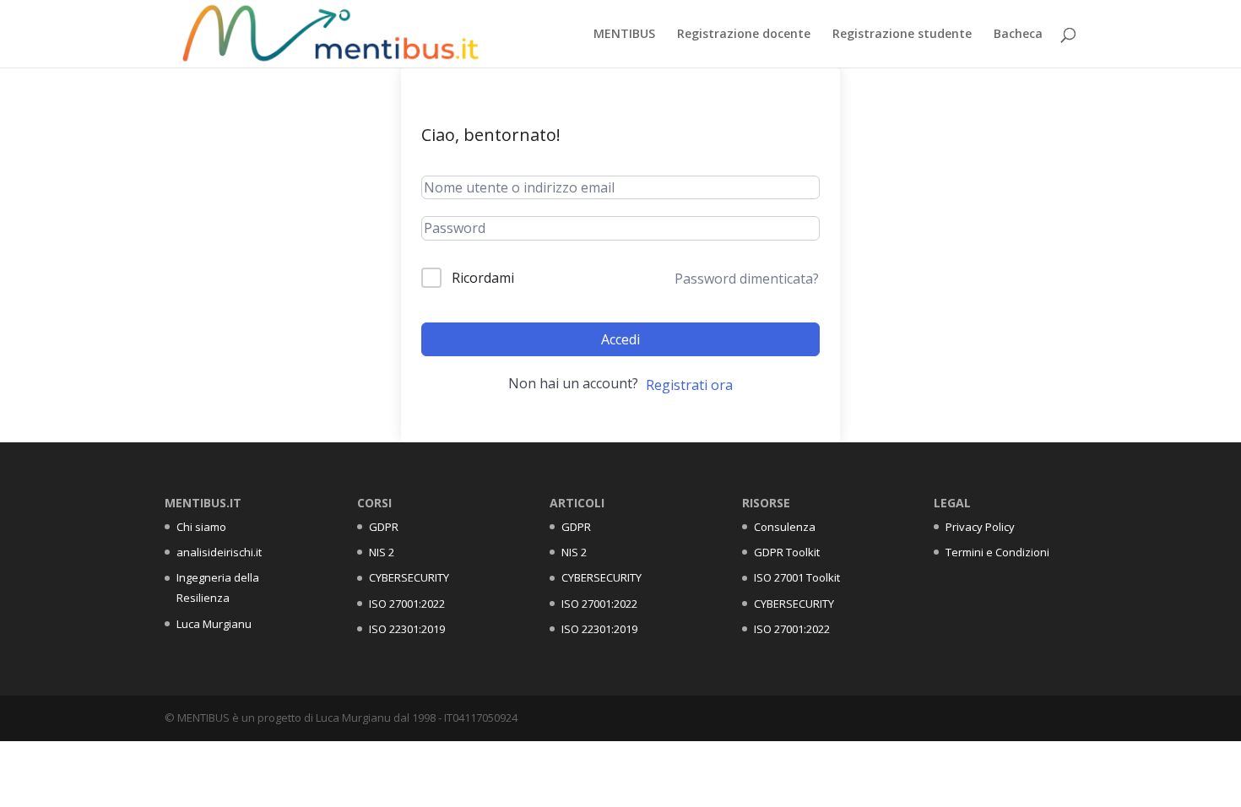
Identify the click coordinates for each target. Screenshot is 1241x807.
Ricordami (483, 277)
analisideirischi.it (219, 552)
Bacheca (1018, 34)
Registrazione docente (743, 34)
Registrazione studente (902, 34)
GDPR (383, 526)
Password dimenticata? (747, 278)
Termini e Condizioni (997, 552)
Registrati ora (689, 385)
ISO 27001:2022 (407, 603)
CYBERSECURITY (409, 577)
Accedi (620, 339)
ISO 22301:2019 (407, 628)
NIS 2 (381, 552)
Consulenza (785, 526)
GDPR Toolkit (787, 552)
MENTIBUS (624, 34)
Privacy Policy (980, 526)
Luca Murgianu (214, 623)
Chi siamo (201, 526)
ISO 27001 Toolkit (797, 577)
